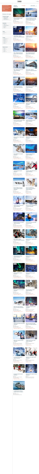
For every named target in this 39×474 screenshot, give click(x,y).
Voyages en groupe (5, 10)
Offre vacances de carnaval (6, 7)
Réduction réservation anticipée (5, 9)
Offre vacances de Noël (5, 5)
